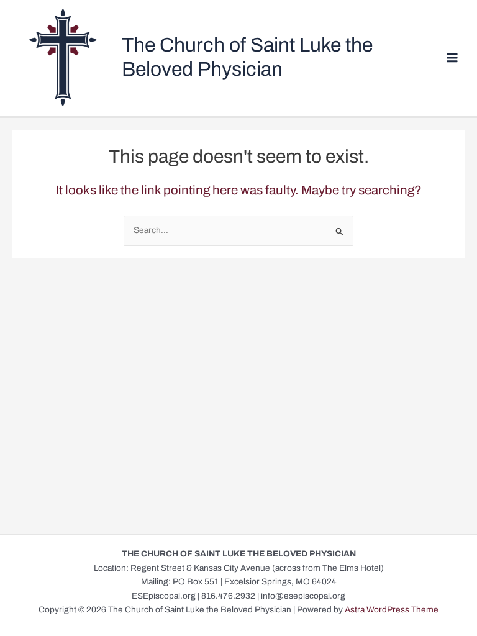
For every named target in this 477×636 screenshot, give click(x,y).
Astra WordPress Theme (391, 609)
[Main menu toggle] (452, 58)
